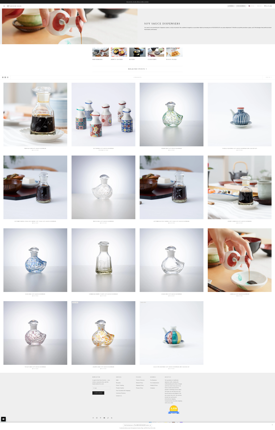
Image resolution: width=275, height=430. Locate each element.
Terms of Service (140, 380)
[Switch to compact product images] (7, 77)
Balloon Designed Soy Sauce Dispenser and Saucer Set (171, 367)
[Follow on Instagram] (97, 418)
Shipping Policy (140, 385)
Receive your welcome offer (137, 1)
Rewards (118, 383)
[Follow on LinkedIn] (111, 418)
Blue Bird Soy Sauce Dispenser (35, 294)
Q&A (117, 380)
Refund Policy (139, 383)
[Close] (272, 424)
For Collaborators (154, 383)
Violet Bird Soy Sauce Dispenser (35, 367)
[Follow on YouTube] (104, 418)
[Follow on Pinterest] (100, 418)
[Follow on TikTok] (108, 418)
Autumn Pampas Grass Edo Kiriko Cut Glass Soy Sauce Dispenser (35, 221)
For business (241, 6)
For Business (153, 380)
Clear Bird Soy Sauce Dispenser (171, 294)
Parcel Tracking (120, 385)
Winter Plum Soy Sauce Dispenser (35, 148)
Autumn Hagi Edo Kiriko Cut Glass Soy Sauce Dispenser (171, 221)
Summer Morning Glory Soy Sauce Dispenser (103, 294)
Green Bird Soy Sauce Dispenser (171, 148)
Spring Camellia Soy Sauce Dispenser (240, 221)
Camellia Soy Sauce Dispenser (239, 294)
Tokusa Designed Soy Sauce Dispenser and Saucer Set (239, 148)
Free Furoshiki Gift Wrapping (123, 390)
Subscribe (98, 393)
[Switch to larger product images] (2, 77)
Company (152, 388)
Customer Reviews (121, 393)
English (259, 6)
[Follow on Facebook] (93, 418)
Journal (231, 6)
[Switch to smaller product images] (5, 77)
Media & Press (154, 385)
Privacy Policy (139, 388)
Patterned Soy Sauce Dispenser (103, 148)
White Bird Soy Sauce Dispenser (103, 221)
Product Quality (120, 388)
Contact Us (119, 396)
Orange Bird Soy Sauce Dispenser (103, 367)
